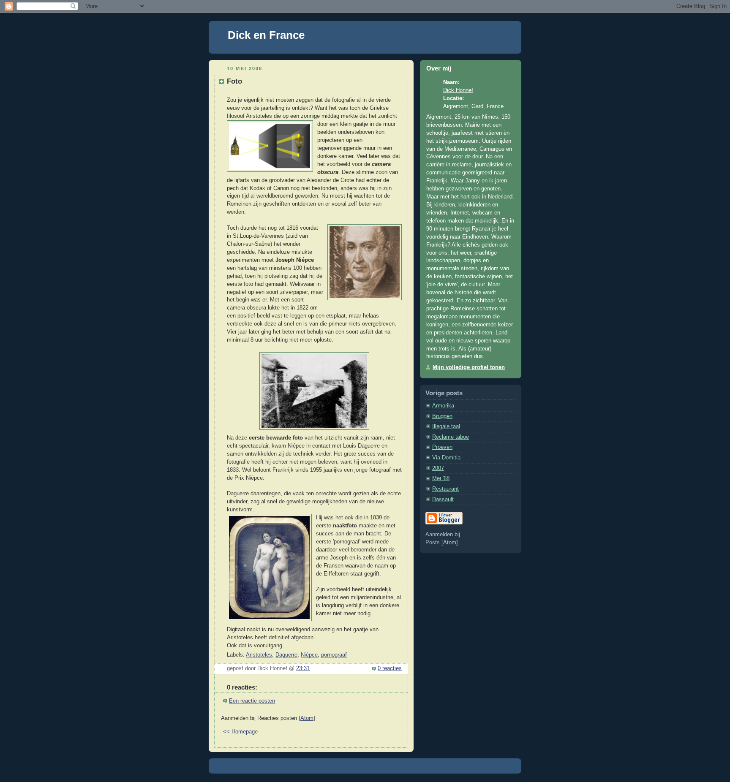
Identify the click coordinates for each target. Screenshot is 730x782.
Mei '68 (440, 478)
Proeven (442, 447)
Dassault (443, 499)
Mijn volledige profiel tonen (469, 367)
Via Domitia (446, 458)
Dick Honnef (458, 90)
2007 (438, 468)
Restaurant (445, 489)
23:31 (303, 668)
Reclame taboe (450, 437)
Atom (306, 718)
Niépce (309, 655)
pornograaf (334, 655)
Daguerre (286, 655)
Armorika (443, 406)
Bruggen (442, 416)
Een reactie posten (252, 701)
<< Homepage (240, 732)
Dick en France (266, 35)
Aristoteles (259, 655)
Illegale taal (446, 426)
